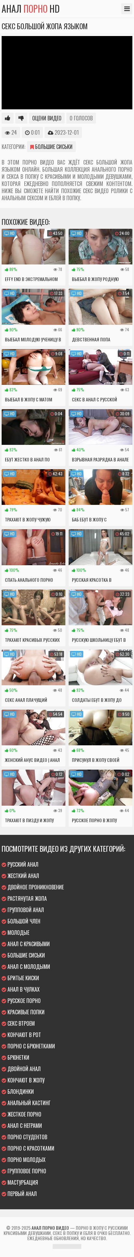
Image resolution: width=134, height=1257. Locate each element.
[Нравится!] (8, 118)
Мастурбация (22, 1182)
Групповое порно (26, 1171)
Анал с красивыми (28, 944)
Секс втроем (20, 1023)
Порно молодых (26, 1160)
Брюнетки (17, 1057)
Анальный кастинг (28, 1103)
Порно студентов (26, 1137)
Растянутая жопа (26, 898)
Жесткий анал (22, 876)
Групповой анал (25, 910)
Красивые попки (25, 1012)
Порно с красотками (30, 1148)
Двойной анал (23, 1069)
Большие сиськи (53, 147)
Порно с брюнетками (30, 1046)
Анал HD (31, 8)
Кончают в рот (23, 1035)
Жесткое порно (23, 1114)
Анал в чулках (23, 989)
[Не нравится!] (21, 118)
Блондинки (20, 1091)
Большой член (23, 921)
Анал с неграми (24, 1125)
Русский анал (22, 864)
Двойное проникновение (35, 887)
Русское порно (23, 1001)
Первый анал (21, 1194)
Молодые (17, 932)
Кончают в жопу (25, 1080)
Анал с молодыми (28, 966)
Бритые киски (22, 978)
